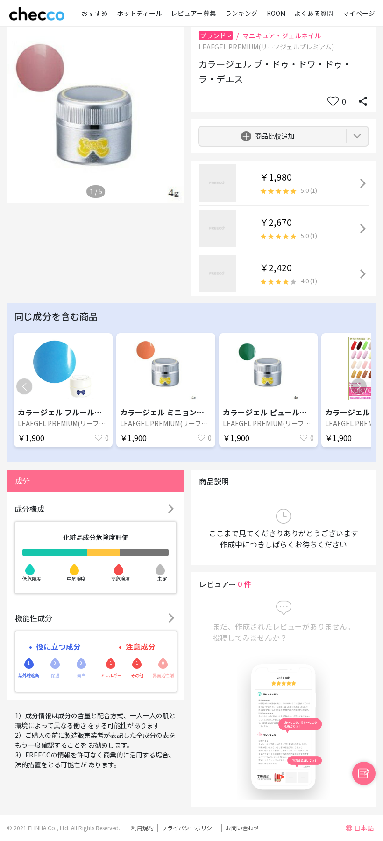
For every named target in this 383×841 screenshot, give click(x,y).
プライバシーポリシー (190, 828)
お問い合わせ (242, 828)
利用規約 (142, 828)
